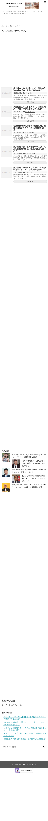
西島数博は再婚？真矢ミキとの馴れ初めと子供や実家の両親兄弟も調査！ (29, 108)
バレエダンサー (30, 93)
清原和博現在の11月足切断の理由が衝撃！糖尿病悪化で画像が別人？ (33, 463)
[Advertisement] (24, 60)
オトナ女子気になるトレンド (26, 764)
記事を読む (30, 102)
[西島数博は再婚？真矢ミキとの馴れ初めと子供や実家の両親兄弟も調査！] (6, 111)
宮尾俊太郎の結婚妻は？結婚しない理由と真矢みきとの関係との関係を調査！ (29, 128)
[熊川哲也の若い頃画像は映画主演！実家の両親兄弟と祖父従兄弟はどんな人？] (6, 151)
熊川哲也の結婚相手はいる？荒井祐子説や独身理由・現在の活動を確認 (29, 89)
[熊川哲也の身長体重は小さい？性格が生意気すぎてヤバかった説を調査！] (6, 172)
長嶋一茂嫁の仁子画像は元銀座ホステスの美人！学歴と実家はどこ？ (33, 478)
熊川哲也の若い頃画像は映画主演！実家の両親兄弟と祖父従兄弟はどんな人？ (29, 149)
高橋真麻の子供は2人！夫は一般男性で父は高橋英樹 (24, 739)
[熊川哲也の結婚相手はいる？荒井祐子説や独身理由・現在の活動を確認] (6, 92)
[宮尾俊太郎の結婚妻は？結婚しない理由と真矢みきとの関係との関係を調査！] (6, 130)
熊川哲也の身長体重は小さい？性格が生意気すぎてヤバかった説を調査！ (29, 169)
